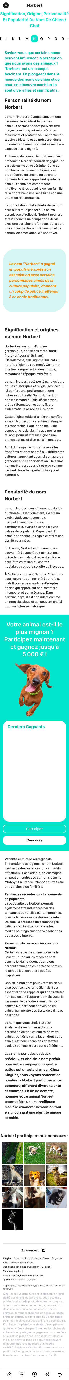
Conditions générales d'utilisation (21, 1266)
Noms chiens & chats (22, 1262)
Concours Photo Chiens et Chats (31, 1258)
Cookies (46, 1266)
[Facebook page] (43, 1250)
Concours (34, 840)
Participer (34, 829)
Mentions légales (12, 1271)
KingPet (7, 1258)
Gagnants (57, 1258)
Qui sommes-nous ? (14, 1279)
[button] (6, 5)
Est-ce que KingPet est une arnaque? (23, 1275)
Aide (5, 1262)
